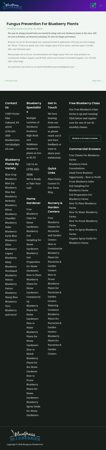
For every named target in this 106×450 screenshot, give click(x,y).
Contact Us (54, 183)
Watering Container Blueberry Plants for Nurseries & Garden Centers (54, 318)
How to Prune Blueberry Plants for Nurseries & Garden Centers (54, 288)
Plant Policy (54, 179)
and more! (11, 314)
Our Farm (53, 187)
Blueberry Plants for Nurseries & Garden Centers (54, 344)
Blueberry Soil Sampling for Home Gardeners (33, 240)
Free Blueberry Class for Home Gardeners (32, 218)
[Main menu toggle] (100, 5)
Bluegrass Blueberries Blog (20, 28)
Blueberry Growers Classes (85, 138)
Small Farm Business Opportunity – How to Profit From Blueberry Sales (85, 177)
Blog (50, 192)
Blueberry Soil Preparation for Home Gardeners (33, 262)
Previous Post (10, 80)
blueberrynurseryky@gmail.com (12, 144)
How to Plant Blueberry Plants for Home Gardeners (33, 283)
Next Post (97, 80)
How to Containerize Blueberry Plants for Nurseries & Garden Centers (55, 257)
